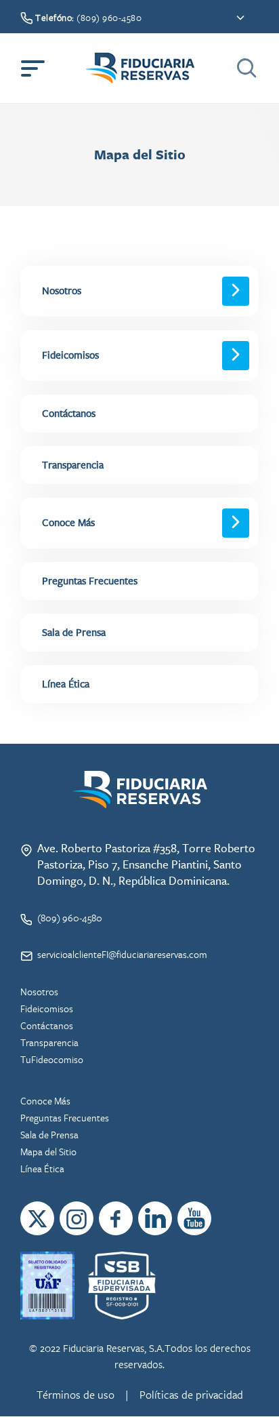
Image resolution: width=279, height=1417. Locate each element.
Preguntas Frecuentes (89, 581)
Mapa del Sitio (48, 1151)
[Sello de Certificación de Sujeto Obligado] (47, 1285)
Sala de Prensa (74, 632)
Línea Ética (42, 1168)
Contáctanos (68, 413)
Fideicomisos (70, 355)
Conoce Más (68, 523)
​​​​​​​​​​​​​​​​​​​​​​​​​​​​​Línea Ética (65, 684)
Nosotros (61, 291)
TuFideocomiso (51, 1059)
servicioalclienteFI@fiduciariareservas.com (122, 954)
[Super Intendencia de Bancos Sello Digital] (121, 1285)
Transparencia (73, 465)
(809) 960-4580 (69, 917)
